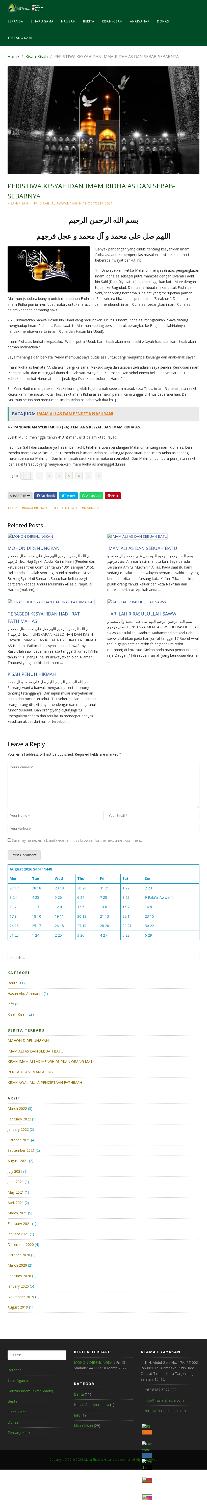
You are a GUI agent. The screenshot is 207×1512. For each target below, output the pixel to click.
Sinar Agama (42, 21)
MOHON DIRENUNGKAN (34, 548)
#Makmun (90, 508)
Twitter (70, 496)
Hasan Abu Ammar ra (25, 993)
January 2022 (18, 1129)
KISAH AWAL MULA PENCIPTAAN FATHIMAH (45, 1082)
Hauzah (68, 21)
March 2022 (17, 1108)
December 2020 (21, 1244)
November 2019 (21, 1296)
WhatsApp (93, 496)
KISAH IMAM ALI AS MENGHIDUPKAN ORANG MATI (51, 1061)
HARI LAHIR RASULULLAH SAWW (141, 614)
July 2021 (15, 1171)
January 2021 (18, 1234)
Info (11, 1004)
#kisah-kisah (65, 508)
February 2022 (19, 1119)
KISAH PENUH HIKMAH (32, 674)
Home (13, 56)
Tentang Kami (20, 38)
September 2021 (21, 1150)
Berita (88, 21)
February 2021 (19, 1223)
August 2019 (18, 1307)
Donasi (163, 21)
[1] (117, 399)
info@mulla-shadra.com (164, 1400)
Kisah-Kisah (112, 21)
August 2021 (18, 1160)
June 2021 (16, 1181)
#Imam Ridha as (35, 508)
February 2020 (19, 1275)
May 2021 (16, 1192)
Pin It (114, 496)
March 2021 (17, 1213)
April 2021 (16, 1202)
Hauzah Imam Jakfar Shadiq (30, 1391)
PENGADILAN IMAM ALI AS (30, 1071)
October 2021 (19, 1140)
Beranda (15, 21)
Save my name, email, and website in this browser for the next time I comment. (77, 840)
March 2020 (17, 1265)
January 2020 (18, 1286)
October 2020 (19, 1254)
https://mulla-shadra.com (165, 1410)
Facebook (47, 496)
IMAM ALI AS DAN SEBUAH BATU (142, 548)
